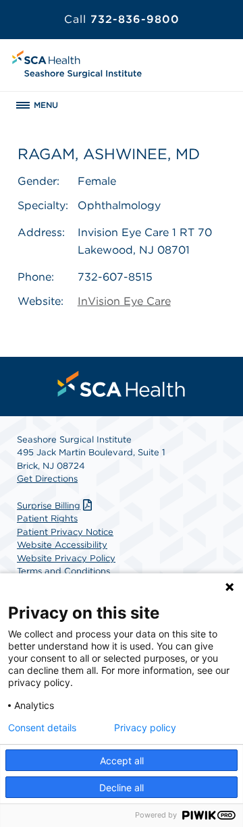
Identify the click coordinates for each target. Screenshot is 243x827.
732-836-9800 (122, 19)
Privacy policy (145, 727)
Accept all (122, 760)
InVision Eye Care (124, 301)
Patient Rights (47, 518)
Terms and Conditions (63, 571)
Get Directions (47, 479)
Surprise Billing (48, 506)
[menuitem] (121, 384)
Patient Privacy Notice (65, 532)
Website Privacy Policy (66, 558)
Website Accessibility (62, 545)
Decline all (121, 787)
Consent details (42, 727)
